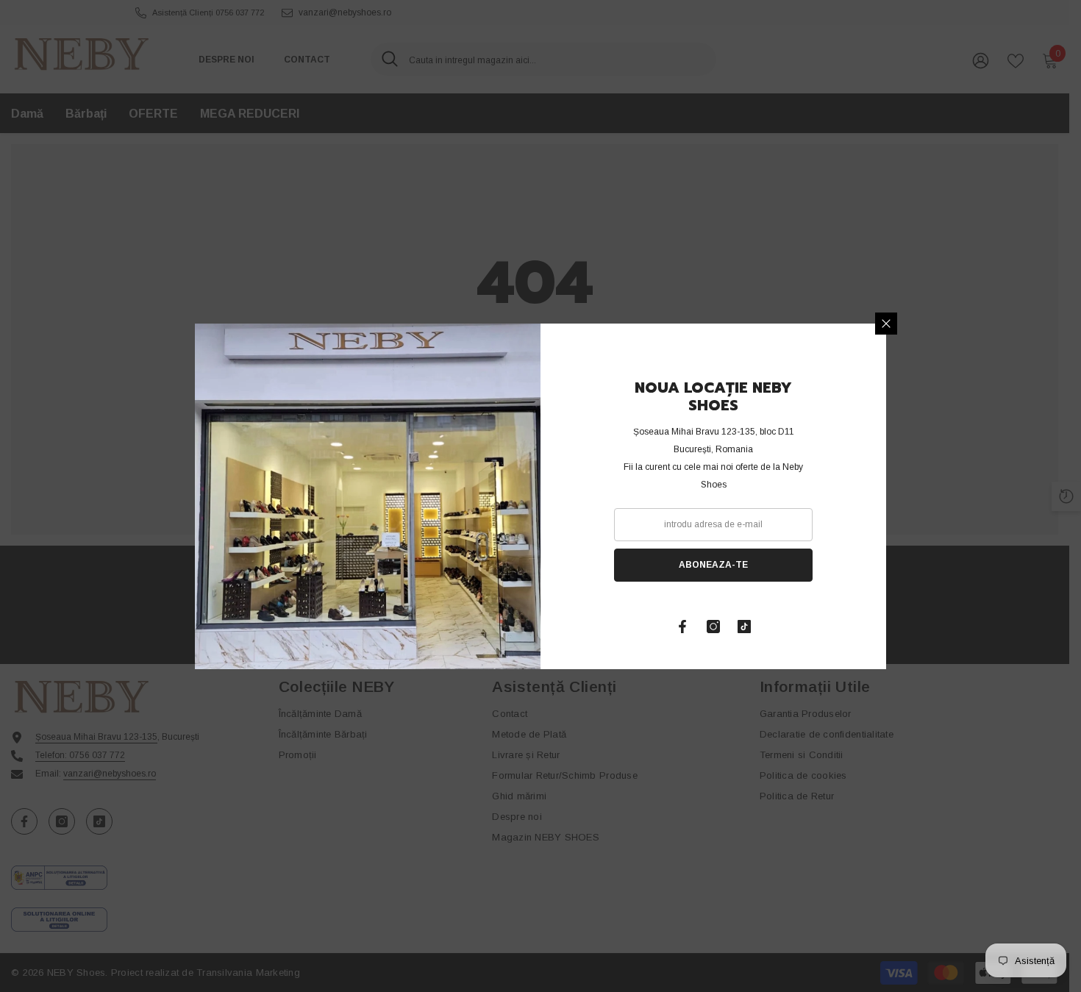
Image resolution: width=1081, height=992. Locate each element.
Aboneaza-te (713, 565)
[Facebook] (682, 626)
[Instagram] (713, 626)
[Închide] (886, 324)
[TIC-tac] (744, 626)
